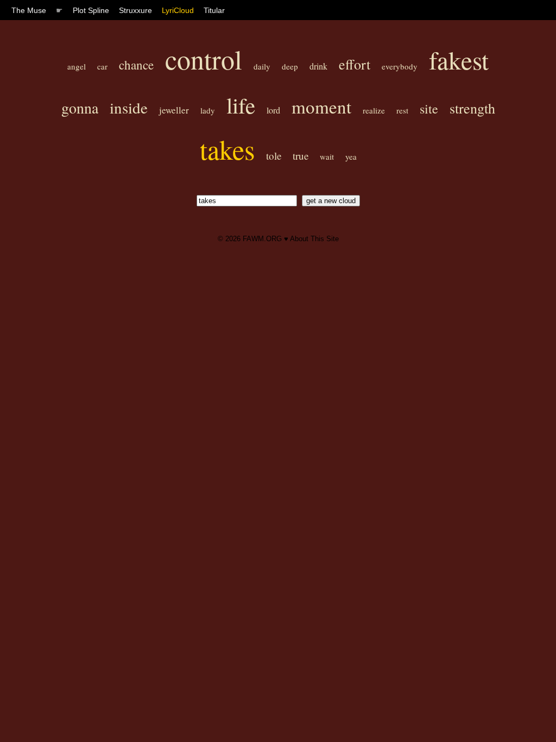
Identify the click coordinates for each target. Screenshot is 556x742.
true (300, 155)
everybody (400, 66)
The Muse (28, 10)
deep (290, 66)
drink (318, 66)
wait (327, 156)
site (429, 108)
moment (321, 106)
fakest (459, 59)
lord (273, 110)
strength (472, 108)
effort (354, 64)
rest (402, 110)
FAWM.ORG (262, 239)
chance (136, 64)
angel (76, 66)
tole (273, 155)
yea (351, 156)
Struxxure (135, 10)
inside (129, 107)
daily (262, 66)
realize (374, 110)
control (203, 59)
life (240, 105)
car (102, 66)
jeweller (174, 110)
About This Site (314, 239)
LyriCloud (178, 10)
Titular (214, 10)
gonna (79, 107)
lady (207, 110)
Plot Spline (91, 10)
